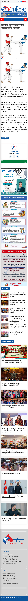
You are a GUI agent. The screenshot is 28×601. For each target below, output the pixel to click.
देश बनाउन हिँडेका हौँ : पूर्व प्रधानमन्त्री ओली (16, 333)
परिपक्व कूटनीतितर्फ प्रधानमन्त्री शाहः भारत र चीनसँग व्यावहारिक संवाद (13, 497)
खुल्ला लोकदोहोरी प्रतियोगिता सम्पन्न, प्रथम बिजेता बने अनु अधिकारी (17, 310)
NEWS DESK (8, 58)
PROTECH (9, 599)
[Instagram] (25, 1)
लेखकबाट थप (18, 153)
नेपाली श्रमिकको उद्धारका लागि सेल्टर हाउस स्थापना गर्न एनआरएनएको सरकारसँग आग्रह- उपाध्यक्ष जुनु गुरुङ (18, 319)
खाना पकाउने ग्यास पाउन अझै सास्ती (11, 473)
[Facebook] (18, 1)
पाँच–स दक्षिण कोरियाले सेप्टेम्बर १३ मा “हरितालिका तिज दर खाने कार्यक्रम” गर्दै (18, 295)
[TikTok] (14, 156)
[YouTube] (23, 1)
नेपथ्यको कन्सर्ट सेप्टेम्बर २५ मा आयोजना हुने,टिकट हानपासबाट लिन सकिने (17, 303)
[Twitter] (21, 1)
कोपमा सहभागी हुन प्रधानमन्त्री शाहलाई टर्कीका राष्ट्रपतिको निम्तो (14, 520)
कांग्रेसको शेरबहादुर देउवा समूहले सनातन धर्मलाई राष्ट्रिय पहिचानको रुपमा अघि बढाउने (18, 326)
